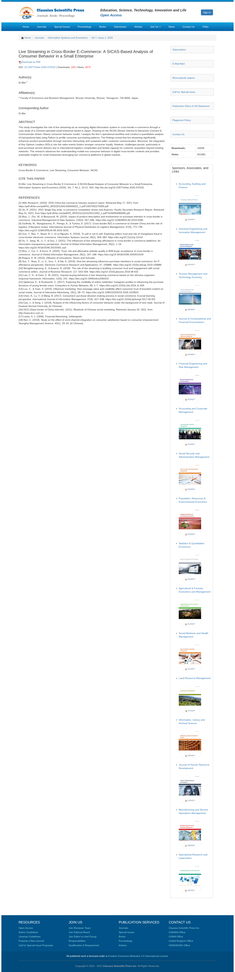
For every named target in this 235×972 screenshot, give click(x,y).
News (172, 26)
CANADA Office (177, 932)
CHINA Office (176, 936)
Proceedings (84, 26)
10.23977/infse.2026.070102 (40, 67)
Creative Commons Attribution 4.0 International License (138, 956)
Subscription (179, 49)
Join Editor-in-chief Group (83, 936)
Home (26, 26)
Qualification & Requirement (84, 945)
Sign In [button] (207, 12)
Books (102, 26)
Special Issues (62, 26)
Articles (138, 26)
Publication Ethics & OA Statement (191, 106)
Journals (41, 26)
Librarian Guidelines (29, 936)
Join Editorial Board (79, 932)
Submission (120, 26)
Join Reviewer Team (80, 928)
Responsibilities (77, 940)
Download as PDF (31, 62)
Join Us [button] (154, 26)
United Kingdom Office (181, 940)
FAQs (205, 26)
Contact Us (189, 26)
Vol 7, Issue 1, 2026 (102, 37)
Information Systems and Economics (68, 37)
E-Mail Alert (178, 63)
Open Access (26, 928)
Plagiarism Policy (181, 120)
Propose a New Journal (31, 940)
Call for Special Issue (183, 92)
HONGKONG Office (179, 945)
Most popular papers (183, 77)
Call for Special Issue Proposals (36, 945)
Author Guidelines (28, 932)
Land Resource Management (195, 678)
